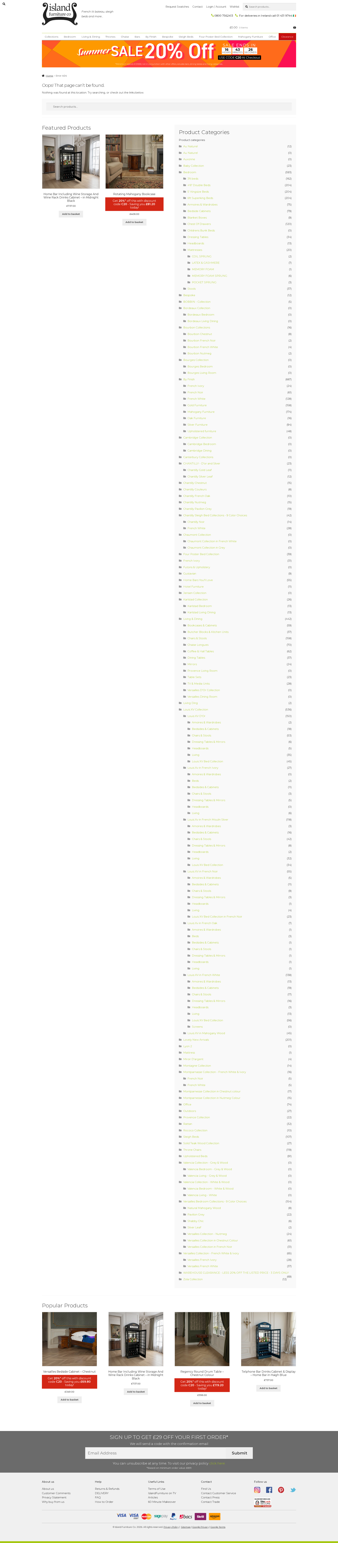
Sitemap (186, 1527)
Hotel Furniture (193, 586)
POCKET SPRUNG (204, 282)
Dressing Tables (197, 237)
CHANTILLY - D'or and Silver (201, 463)
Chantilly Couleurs (194, 489)
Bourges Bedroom (200, 366)
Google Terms (217, 1527)
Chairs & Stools (197, 638)
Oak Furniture (196, 418)
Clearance (287, 36)
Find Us (206, 1488)
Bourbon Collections (196, 327)
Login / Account (216, 6)
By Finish (150, 36)
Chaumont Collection (197, 534)
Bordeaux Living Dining (202, 321)
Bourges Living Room (201, 372)
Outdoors (189, 1111)
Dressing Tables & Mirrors (208, 741)
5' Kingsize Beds (198, 191)
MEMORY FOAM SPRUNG (209, 275)
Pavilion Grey (195, 1214)
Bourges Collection (196, 360)
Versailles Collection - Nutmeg (207, 1234)
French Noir (195, 392)
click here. (217, 1463)
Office (272, 36)
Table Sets (194, 677)
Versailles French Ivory (202, 1259)
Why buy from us (53, 1501)
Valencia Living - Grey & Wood (207, 1175)
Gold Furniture (197, 405)
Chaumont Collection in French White (212, 541)
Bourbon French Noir (201, 340)
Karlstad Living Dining (201, 612)
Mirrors (192, 664)
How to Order (104, 1501)
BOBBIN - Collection (197, 301)
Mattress (189, 1052)
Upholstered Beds (195, 1156)
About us (48, 1488)
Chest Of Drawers (199, 224)
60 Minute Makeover (162, 1501)
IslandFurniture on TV (162, 1493)
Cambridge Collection (197, 437)
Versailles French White (202, 1266)
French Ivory (195, 386)
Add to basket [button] (71, 214)
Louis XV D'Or (196, 716)
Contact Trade (210, 1501)
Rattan (187, 1124)
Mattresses (194, 250)
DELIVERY (101, 1493)
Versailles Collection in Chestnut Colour (212, 1240)
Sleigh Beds (186, 36)
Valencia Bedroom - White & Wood (210, 1188)
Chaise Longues (197, 644)
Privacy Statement (54, 1497)
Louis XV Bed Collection (207, 761)
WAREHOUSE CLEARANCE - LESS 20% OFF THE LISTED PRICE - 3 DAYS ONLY (236, 1272)
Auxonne (189, 159)
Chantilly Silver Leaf (199, 476)
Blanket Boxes (197, 217)
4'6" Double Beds (198, 185)
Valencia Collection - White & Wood (206, 1182)
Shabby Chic (195, 1221)
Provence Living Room (202, 670)
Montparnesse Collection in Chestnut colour (212, 1091)
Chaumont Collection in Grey (206, 547)
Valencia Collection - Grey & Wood (205, 1162)
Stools (191, 288)
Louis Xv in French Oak (202, 923)
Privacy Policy (171, 1527)
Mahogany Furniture (250, 36)
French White (196, 398)
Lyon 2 (187, 1046)
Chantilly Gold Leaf (199, 470)
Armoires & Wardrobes (202, 204)
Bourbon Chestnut (199, 334)
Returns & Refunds (107, 1488)
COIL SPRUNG (201, 256)
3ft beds (192, 178)
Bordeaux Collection (196, 308)
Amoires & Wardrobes (206, 722)
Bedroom (70, 36)
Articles (153, 1497)
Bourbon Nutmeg (199, 353)
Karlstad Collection (195, 599)
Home (49, 75)
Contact (197, 6)
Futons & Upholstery (196, 567)
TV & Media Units (198, 683)
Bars (137, 36)
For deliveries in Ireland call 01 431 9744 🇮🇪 (267, 15)
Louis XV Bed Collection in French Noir (217, 916)
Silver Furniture (197, 424)
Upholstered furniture (201, 431)
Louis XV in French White (203, 975)
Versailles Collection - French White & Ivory (211, 1253)
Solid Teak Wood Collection (201, 1143)
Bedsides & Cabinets (205, 729)
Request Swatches (177, 6)
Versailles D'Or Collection (203, 690)
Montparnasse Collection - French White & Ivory (214, 1072)
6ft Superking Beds (200, 198)
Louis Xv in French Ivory (202, 767)
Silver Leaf (194, 1227)
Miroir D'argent (193, 1059)
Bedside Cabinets (199, 211)
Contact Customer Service (218, 1493)
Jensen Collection (194, 593)
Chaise (125, 36)
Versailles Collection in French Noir (209, 1246)
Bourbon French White (202, 347)
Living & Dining (91, 36)
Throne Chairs (192, 1149)
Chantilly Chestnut (195, 483)
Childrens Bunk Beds (201, 230)
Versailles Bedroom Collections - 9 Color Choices (214, 1201)
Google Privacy (200, 1527)
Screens (197, 1026)
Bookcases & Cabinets (202, 625)
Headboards (195, 243)
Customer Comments (56, 1493)
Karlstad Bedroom (199, 606)
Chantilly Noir (196, 522)
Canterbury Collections (198, 457)
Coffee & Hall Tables (200, 651)
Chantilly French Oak (196, 496)
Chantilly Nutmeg (194, 502)
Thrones (110, 36)
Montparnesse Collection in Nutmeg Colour (211, 1098)
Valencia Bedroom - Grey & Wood (209, 1169)
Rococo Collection (195, 1130)
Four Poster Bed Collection (216, 36)
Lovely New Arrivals (196, 1039)
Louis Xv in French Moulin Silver (207, 819)
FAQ (98, 1497)
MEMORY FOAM (203, 269)
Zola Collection (193, 1279)
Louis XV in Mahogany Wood (206, 1033)
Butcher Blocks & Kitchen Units (208, 632)
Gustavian (189, 573)
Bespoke (167, 36)
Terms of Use (156, 1488)
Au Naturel (190, 146)
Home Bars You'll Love (198, 580)
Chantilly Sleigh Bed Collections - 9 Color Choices (215, 515)
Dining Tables (196, 657)
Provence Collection (196, 1117)
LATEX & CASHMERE (206, 262)
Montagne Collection (197, 1065)
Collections (51, 36)
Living (195, 755)
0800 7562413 (223, 15)
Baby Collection (193, 165)
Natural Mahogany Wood (204, 1208)
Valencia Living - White (202, 1195)
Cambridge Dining (199, 450)
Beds (195, 780)
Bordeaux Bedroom (200, 314)
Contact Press (210, 1497)
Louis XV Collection (195, 709)
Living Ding (190, 703)
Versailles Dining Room (202, 696)
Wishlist (234, 6)
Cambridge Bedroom (201, 444)
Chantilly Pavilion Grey (197, 508)
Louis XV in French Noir (202, 871)
